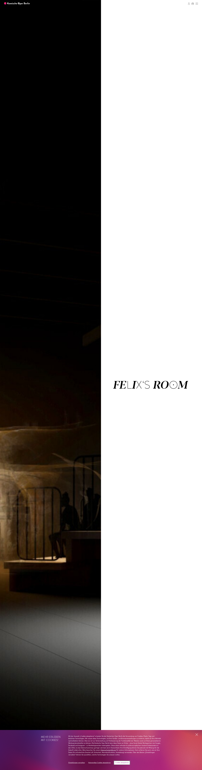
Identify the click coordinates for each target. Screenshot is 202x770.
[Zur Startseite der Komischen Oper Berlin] (17, 3)
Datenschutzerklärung (108, 750)
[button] (197, 4)
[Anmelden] (189, 4)
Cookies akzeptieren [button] (122, 763)
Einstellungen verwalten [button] (76, 763)
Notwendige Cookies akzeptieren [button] (99, 763)
